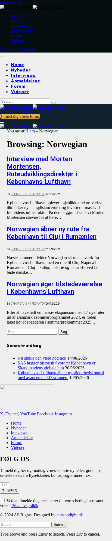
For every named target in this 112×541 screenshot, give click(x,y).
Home (16, 16)
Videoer (17, 40)
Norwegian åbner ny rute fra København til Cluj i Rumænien (52, 232)
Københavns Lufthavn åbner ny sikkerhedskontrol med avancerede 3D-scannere (61, 375)
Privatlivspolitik (24, 505)
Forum (16, 36)
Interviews (20, 26)
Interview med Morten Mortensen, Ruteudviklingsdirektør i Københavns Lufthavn (42, 170)
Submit (59, 525)
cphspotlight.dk (70, 515)
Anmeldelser (22, 31)
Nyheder (18, 21)
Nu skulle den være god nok (42, 358)
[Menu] (2, 56)
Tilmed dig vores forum (20, 116)
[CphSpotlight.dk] (32, 106)
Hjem (30, 131)
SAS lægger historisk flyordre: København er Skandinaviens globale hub (56, 365)
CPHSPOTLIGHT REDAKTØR (28, 194)
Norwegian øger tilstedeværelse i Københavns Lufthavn (54, 287)
